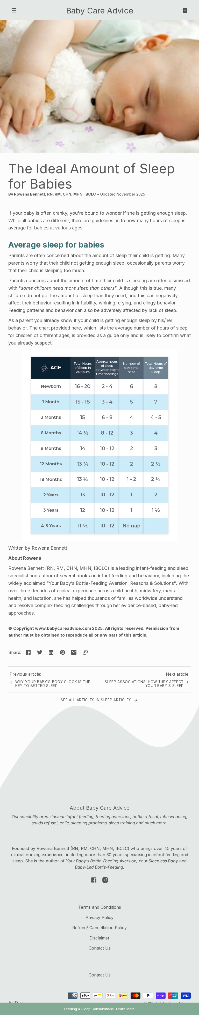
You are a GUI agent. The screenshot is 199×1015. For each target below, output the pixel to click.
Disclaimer (99, 938)
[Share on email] (74, 652)
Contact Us (100, 948)
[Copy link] (85, 652)
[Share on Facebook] (28, 652)
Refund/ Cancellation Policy (99, 927)
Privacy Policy (99, 917)
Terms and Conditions (99, 907)
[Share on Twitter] (39, 652)
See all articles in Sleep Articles (97, 700)
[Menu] (14, 10)
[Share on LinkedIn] (51, 652)
